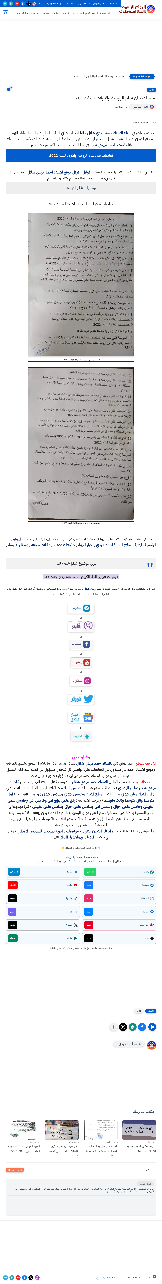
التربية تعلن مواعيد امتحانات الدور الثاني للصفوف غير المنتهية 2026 (101, 1150)
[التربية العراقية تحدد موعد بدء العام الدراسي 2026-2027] (23, 1130)
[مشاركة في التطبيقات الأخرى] (114, 1027)
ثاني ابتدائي (128, 794)
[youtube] (17, 3)
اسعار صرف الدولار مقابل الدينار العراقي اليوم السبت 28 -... (99, 76)
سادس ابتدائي (51, 794)
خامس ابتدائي (73, 794)
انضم (88, 911)
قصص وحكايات (61, 13)
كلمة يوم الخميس (26, 13)
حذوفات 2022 (64, 545)
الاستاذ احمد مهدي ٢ (139, 107)
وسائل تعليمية (18, 545)
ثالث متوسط (113, 800)
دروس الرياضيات (68, 788)
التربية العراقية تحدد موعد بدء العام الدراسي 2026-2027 (24, 1148)
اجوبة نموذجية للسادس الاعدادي (40, 831)
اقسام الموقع (113, 3)
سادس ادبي (103, 806)
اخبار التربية (85, 545)
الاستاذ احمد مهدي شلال (107, 145)
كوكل (75, 172)
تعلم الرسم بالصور (80, 13)
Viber (40, 3)
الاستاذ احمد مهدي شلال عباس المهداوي (115, 1278)
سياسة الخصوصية (54, 3)
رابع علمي (68, 800)
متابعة (89, 885)
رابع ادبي (53, 800)
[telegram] (5, 3)
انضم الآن (90, 871)
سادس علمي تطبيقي (47, 806)
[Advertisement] (81, 47)
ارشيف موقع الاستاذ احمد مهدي (91, 3)
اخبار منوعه (105, 13)
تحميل (12, 938)
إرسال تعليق (145, 1184)
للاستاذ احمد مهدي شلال (97, 588)
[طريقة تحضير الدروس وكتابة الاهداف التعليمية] (139, 1130)
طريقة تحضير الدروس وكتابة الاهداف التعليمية (141, 1148)
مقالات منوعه (40, 545)
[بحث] (5, 12)
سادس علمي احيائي (78, 806)
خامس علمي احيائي (127, 806)
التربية (95, 13)
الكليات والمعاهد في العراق (77, 837)
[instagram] (34, 3)
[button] (142, 1027)
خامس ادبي (37, 800)
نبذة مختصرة (43, 13)
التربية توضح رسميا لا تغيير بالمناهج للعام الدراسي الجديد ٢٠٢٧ (63, 1150)
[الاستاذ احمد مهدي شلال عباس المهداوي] (137, 9)
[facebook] (23, 3)
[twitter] (28, 3)
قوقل (86, 172)
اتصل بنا (69, 3)
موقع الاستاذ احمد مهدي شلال (109, 133)
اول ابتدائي (145, 794)
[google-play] (11, 3)
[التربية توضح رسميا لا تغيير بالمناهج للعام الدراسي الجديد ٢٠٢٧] (62, 1130)
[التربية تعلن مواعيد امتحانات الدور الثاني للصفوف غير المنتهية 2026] (100, 1130)
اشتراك (13, 885)
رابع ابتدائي (93, 794)
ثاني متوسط (133, 800)
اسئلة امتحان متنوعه (96, 831)
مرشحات (72, 831)
